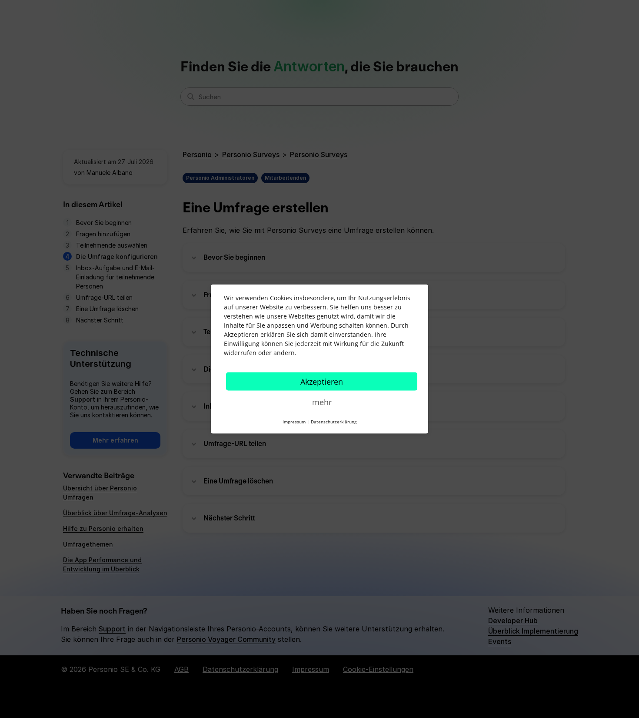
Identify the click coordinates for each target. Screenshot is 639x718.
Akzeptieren (321, 381)
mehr (322, 402)
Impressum (294, 422)
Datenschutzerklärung (333, 422)
